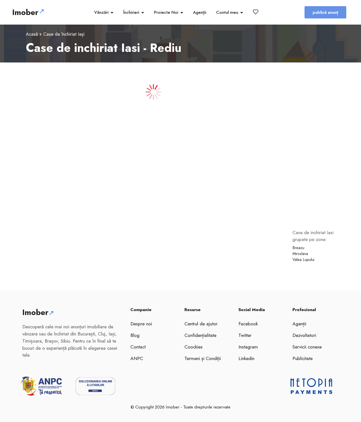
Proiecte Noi (166, 12)
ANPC (136, 358)
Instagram (248, 346)
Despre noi (141, 323)
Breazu (298, 248)
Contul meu (227, 12)
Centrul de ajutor (201, 323)
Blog (134, 335)
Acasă (32, 33)
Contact (138, 346)
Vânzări (101, 12)
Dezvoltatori (304, 335)
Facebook (248, 323)
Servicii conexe (307, 346)
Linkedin (246, 358)
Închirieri (131, 12)
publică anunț (325, 12)
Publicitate (302, 358)
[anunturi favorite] (256, 12)
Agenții (199, 12)
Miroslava (300, 253)
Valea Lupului (303, 259)
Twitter (244, 335)
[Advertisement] (316, 151)
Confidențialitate (200, 335)
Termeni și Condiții (202, 358)
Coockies (193, 346)
